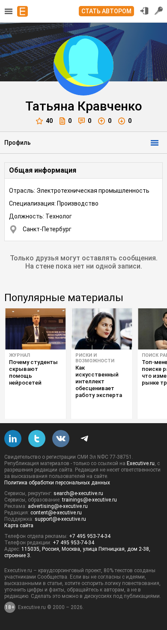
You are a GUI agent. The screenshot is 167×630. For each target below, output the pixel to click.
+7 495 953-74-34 (89, 536)
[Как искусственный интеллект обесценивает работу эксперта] (101, 328)
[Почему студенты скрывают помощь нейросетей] (35, 328)
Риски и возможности (94, 358)
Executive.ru (141, 463)
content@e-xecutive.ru (56, 513)
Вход (144, 10)
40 (49, 120)
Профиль (17, 142)
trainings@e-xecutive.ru (89, 500)
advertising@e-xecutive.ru (58, 506)
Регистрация (159, 10)
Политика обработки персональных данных (57, 483)
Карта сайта (18, 525)
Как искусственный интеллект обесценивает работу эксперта (98, 381)
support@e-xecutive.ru (60, 519)
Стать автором (106, 11)
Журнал (19, 355)
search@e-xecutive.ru (78, 493)
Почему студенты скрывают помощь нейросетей (33, 372)
